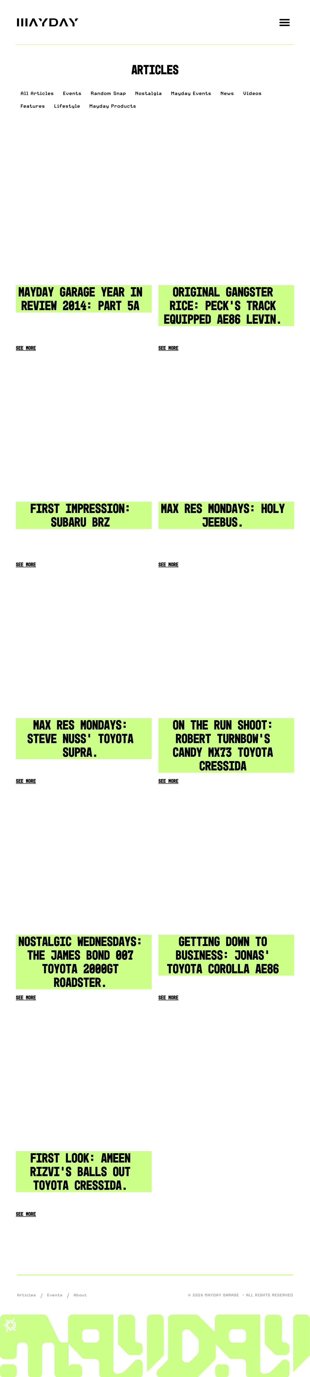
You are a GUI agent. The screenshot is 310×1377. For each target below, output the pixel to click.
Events (72, 93)
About (80, 1295)
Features (32, 106)
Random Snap (108, 93)
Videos (252, 93)
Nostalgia (148, 93)
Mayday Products (112, 106)
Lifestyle (67, 106)
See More (26, 348)
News (227, 93)
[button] (284, 22)
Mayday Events (191, 93)
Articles (26, 1295)
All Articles (37, 93)
